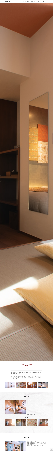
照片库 (32, 1)
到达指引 (35, 1)
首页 (21, 1)
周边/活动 (28, 1)
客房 (23, 1)
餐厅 (25, 1)
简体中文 (39, 1)
